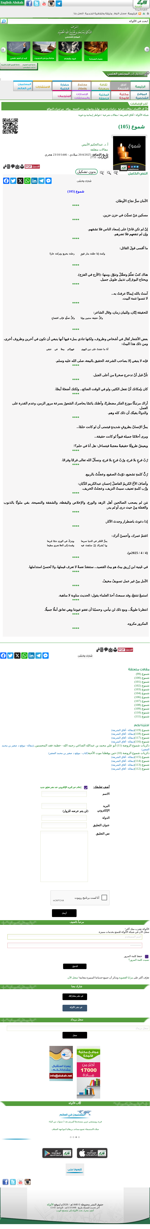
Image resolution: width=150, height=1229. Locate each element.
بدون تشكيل (86, 172)
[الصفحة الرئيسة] (148, 14)
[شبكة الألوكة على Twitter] (36, 3)
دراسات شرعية (109, 108)
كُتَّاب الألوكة (75, 1103)
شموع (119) (141, 730)
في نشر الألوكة (76, 1007)
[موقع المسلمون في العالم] (23, 86)
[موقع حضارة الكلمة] (62, 86)
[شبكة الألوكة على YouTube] (44, 3)
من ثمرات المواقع (55, 108)
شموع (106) (141, 697)
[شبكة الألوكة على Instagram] (51, 3)
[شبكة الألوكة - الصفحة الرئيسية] (132, 14)
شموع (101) (141, 681)
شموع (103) (141, 689)
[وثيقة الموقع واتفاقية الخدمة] (98, 14)
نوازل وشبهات (92, 108)
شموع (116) (141, 741)
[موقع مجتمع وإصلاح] (81, 86)
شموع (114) (141, 760)
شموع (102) (141, 685)
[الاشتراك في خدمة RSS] (140, 14)
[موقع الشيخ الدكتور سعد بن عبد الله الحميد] (75, 34)
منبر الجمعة (78, 108)
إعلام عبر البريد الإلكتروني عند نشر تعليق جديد (61, 787)
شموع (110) (141, 712)
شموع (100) (141, 677)
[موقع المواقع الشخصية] (140, 96)
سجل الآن (73, 977)
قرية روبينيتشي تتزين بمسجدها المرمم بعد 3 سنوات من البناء (75, 1122)
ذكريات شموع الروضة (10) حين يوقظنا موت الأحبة (118, 753)
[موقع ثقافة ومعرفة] (101, 86)
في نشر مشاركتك (76, 996)
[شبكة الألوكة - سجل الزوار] (120, 14)
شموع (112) (141, 768)
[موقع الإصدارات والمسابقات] (81, 96)
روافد (68, 108)
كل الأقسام (139, 108)
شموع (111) (142, 716)
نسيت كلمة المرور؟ (139, 959)
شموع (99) (142, 673)
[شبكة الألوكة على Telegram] (59, 3)
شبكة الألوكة (142, 114)
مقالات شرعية (124, 108)
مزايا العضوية (126, 977)
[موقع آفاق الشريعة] (120, 86)
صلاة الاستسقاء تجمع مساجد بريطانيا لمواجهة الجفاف (75, 1129)
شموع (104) (141, 693)
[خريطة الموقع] (144, 14)
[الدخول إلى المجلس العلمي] (125, 74)
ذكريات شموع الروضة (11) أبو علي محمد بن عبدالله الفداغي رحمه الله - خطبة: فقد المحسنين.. (91, 745)
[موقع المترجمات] (62, 96)
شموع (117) (141, 737)
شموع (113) (141, 764)
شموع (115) (141, 756)
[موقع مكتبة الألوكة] (120, 96)
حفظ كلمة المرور (133, 956)
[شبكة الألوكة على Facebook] (29, 3)
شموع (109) (141, 708)
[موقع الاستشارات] (42, 86)
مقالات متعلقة (99, 149)
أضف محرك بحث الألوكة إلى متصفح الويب (75, 1211)
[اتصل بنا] (78, 14)
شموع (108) (141, 704)
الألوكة (50, 1204)
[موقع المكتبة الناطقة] (101, 96)
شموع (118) (141, 733)
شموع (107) (141, 701)
